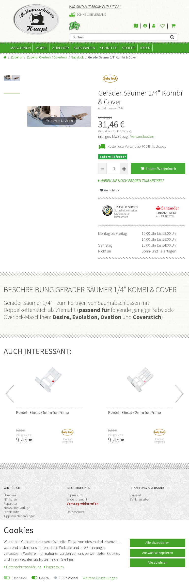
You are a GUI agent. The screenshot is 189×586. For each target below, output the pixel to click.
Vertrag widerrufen (82, 503)
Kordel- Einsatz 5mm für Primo (42, 412)
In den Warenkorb (160, 168)
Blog (74, 25)
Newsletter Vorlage (17, 507)
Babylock (77, 57)
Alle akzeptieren (157, 542)
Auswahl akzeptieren (157, 552)
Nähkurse (10, 499)
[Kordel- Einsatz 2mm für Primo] (140, 379)
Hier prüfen (166, 216)
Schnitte (108, 48)
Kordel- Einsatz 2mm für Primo (134, 412)
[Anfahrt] (136, 26)
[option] (12, 84)
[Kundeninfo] (145, 26)
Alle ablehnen (157, 562)
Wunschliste (111, 190)
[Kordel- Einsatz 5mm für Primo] (48, 379)
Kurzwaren (84, 48)
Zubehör (60, 48)
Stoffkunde (11, 512)
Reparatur (10, 503)
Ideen (145, 48)
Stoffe (129, 48)
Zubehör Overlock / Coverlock (47, 57)
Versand (135, 495)
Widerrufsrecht (77, 499)
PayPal (44, 577)
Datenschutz (75, 512)
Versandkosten (142, 136)
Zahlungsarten (140, 499)
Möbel (41, 48)
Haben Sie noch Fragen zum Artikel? (132, 180)
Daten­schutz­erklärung (24, 566)
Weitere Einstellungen (100, 577)
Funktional (70, 577)
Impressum (74, 495)
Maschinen (20, 48)
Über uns (10, 495)
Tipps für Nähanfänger (19, 516)
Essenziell (19, 577)
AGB (70, 507)
